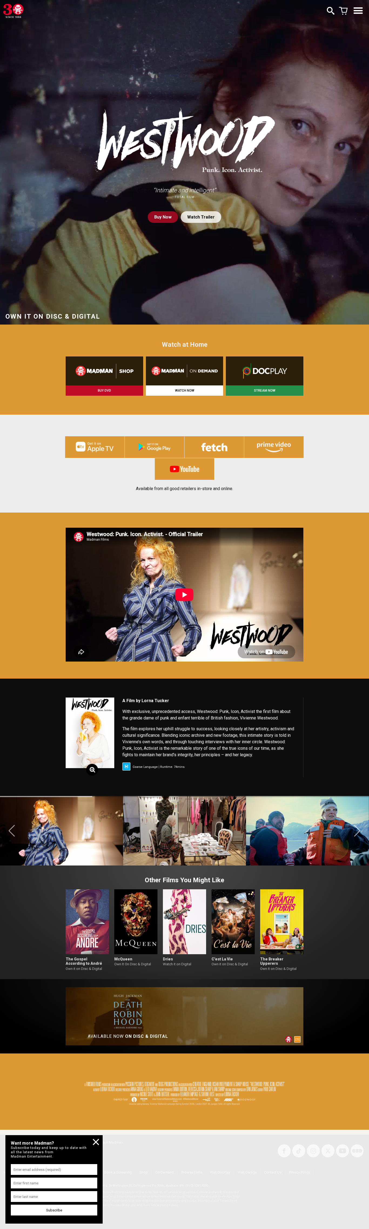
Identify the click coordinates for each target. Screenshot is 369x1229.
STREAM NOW (264, 390)
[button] (11, 831)
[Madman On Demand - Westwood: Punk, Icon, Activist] (184, 370)
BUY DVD (104, 390)
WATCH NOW (184, 390)
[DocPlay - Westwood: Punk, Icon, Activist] (264, 370)
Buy (163, 217)
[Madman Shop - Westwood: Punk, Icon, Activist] (104, 370)
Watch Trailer (201, 217)
